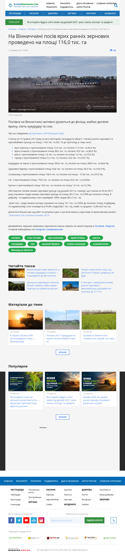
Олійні (49, 504)
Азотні (85, 494)
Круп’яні (68, 490)
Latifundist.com (17, 215)
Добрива (53, 13)
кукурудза (17, 243)
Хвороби (91, 13)
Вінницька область (22, 250)
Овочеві (68, 499)
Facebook (99, 226)
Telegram (110, 226)
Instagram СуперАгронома (49, 229)
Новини (50, 3)
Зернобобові (52, 499)
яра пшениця (55, 237)
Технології (51, 7)
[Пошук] (116, 5)
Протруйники (35, 497)
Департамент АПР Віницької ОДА (46, 133)
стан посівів (34, 237)
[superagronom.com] (23, 5)
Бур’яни (72, 13)
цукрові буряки (50, 243)
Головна (12, 29)
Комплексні (105, 490)
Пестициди (15, 13)
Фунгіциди (16, 499)
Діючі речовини (85, 3)
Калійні (85, 504)
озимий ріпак (100, 243)
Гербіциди (15, 494)
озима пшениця (76, 243)
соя (32, 243)
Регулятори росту (34, 491)
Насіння (33, 13)
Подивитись (66, 7)
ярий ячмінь (78, 237)
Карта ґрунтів (83, 7)
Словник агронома (106, 3)
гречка (96, 237)
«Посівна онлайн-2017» (37, 215)
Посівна (32, 29)
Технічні (68, 494)
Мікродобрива (106, 494)
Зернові (50, 494)
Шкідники (110, 13)
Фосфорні (86, 499)
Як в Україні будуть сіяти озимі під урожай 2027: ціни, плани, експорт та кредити (69, 22)
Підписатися (94, 520)
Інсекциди (15, 504)
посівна (15, 237)
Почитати (65, 3)
